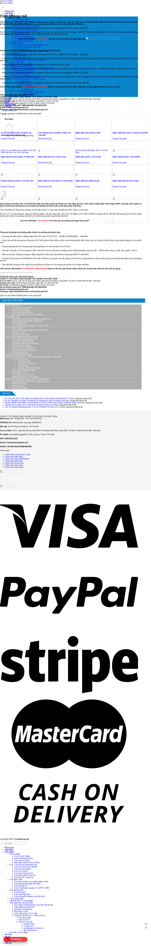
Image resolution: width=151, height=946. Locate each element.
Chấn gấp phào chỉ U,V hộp (25, 377)
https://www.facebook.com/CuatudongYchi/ (28, 110)
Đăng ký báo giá (8, 139)
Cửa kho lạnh (18, 332)
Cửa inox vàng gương (23, 37)
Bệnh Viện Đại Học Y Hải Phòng (126, 157)
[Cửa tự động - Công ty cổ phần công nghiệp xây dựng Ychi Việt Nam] (6, 2)
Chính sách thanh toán (14, 463)
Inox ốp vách (18, 386)
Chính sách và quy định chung (17, 455)
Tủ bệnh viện (24, 361)
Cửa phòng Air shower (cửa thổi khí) (29, 60)
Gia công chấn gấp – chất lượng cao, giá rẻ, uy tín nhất (34, 357)
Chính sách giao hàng (14, 465)
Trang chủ (9, 11)
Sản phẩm (9, 852)
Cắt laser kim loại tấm (23, 375)
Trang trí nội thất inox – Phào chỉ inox (29, 79)
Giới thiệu (9, 13)
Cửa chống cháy (16, 62)
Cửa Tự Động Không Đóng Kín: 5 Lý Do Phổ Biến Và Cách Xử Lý (32, 407)
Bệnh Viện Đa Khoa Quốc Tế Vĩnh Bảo (17, 157)
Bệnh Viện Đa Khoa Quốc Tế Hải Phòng (55, 181)
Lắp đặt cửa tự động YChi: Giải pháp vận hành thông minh (29, 405)
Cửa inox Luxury (20, 352)
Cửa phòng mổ (20, 49)
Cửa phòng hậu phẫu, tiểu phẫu (27, 321)
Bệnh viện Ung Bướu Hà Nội (88, 133)
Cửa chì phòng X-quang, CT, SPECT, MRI (30, 326)
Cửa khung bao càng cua (24, 350)
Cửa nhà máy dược (21, 334)
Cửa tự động (12, 306)
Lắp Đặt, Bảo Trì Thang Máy (19, 355)
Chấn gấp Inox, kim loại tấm (21, 66)
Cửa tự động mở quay (23, 312)
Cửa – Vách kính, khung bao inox (22, 337)
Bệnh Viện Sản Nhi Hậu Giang (126, 181)
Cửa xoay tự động (21, 310)
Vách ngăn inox (19, 388)
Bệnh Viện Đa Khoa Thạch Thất (52, 157)
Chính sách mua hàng (14, 467)
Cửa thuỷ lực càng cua (23, 348)
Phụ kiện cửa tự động (18, 932)
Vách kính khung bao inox (25, 339)
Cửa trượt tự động (21, 20)
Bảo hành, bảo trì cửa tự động (26, 26)
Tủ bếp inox (29, 89)
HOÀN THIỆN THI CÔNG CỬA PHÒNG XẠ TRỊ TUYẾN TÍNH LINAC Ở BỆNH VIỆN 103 (42, 403)
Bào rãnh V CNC (21, 75)
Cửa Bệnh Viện (16, 43)
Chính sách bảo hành (14, 461)
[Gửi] (6, 846)
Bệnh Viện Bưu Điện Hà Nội (87, 181)
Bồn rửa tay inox (26, 363)
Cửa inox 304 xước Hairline (26, 30)
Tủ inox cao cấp (25, 85)
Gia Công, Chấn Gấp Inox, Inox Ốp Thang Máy (27, 379)
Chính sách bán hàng (14, 457)
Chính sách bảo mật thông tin (17, 459)
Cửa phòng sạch (14, 328)
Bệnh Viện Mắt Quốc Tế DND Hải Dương (130, 133)
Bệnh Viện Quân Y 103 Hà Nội (88, 157)
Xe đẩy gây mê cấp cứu (33, 92)
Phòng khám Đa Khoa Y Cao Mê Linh (17, 181)
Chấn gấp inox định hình (24, 70)
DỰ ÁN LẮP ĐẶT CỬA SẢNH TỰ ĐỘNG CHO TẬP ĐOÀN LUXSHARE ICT (37, 399)
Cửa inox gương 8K (21, 346)
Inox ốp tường (25, 81)
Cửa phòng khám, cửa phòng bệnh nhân (31, 319)
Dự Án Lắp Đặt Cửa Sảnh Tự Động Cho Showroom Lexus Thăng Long (34, 401)
